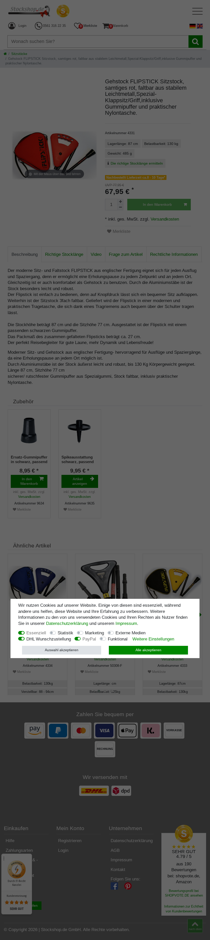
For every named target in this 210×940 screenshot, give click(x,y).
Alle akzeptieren (148, 650)
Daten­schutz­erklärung (67, 623)
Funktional (118, 639)
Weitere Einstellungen (153, 639)
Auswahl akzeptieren (61, 650)
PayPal (89, 639)
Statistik (65, 633)
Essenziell (36, 633)
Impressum (126, 623)
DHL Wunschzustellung (48, 639)
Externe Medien (130, 633)
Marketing (94, 633)
